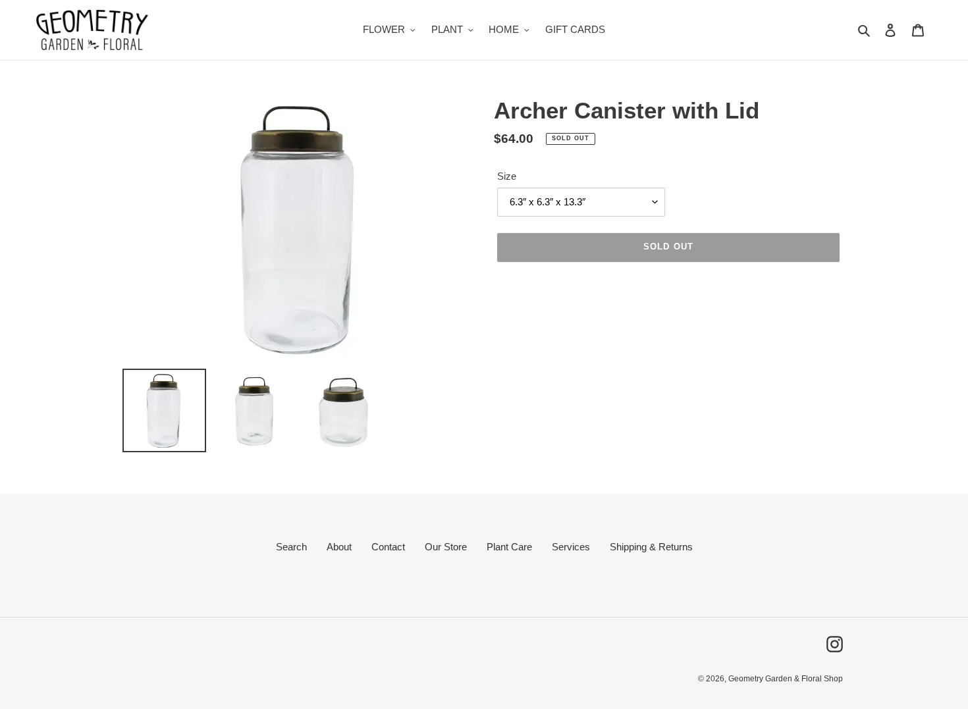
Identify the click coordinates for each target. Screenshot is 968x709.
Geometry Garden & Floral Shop (785, 678)
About (339, 546)
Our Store (446, 546)
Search (291, 546)
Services (571, 546)
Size (506, 176)
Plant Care (509, 546)
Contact (388, 546)
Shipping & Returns (651, 546)
